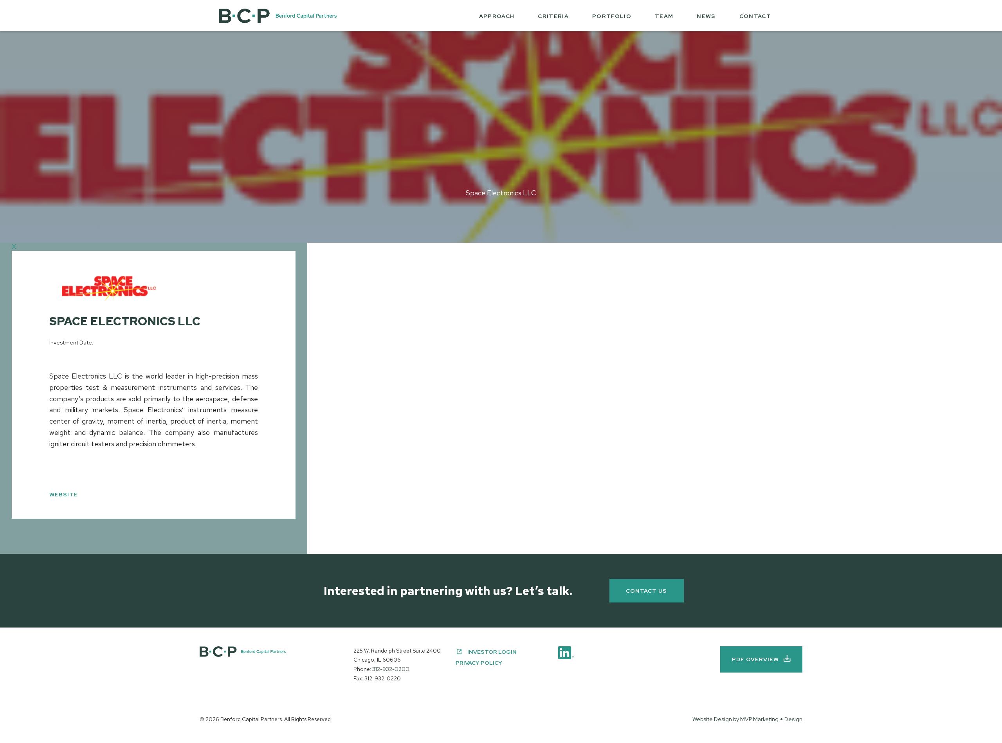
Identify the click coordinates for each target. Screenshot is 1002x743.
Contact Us (646, 590)
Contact (755, 16)
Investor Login (492, 651)
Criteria (553, 16)
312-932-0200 (390, 669)
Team (664, 16)
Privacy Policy (479, 662)
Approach (497, 16)
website (63, 494)
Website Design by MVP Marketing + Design (747, 719)
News (706, 16)
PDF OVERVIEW (755, 659)
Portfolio (611, 16)
